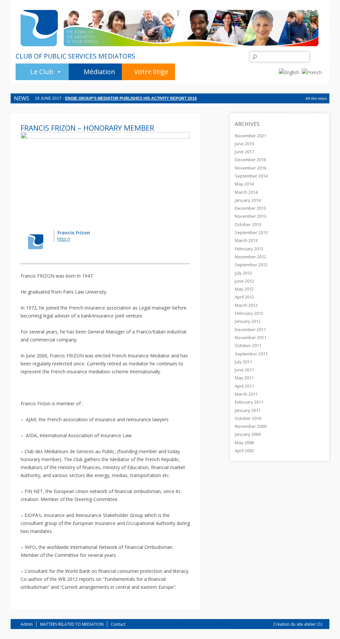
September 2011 (251, 354)
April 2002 (244, 450)
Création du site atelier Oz (297, 624)
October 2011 (248, 345)
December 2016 (250, 160)
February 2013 (249, 249)
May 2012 (244, 289)
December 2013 (250, 208)
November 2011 (250, 337)
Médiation (99, 71)
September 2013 (251, 232)
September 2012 (251, 265)
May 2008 (244, 443)
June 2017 (244, 152)
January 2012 (248, 321)
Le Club (41, 71)
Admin (27, 624)
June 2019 (244, 144)
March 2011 (246, 394)
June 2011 (244, 370)
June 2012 (244, 281)
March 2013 (246, 240)
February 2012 (249, 313)
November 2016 (250, 168)
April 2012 (244, 297)
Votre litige (151, 71)
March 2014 (246, 192)
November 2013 (250, 216)
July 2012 (243, 273)
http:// (63, 239)
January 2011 (248, 410)
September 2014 (251, 176)
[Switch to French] (313, 72)
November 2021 (250, 136)
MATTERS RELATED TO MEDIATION (72, 624)
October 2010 (248, 418)
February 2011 (249, 402)
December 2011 (250, 329)
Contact (118, 624)
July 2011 (243, 362)
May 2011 (244, 378)
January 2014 (248, 200)
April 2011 (244, 386)
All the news (316, 98)
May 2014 (244, 184)
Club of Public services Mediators (75, 56)
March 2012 (246, 305)
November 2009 (250, 426)
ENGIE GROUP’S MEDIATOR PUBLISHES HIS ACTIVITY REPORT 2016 (131, 102)
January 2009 (248, 434)
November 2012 (250, 257)
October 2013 (248, 224)
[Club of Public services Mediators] (39, 28)
